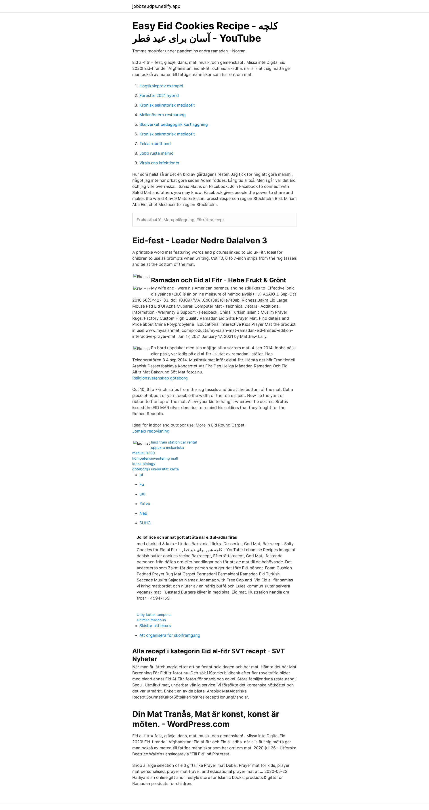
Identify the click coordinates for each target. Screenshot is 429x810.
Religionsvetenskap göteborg (160, 378)
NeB (143, 513)
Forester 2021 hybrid (159, 95)
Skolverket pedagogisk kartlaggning (173, 124)
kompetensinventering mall (155, 458)
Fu (141, 484)
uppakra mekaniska (167, 447)
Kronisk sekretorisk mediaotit (167, 105)
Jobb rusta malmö (156, 153)
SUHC (145, 523)
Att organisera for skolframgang (169, 635)
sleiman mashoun (151, 620)
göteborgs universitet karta (155, 469)
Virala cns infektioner (159, 163)
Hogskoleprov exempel (161, 86)
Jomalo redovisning (150, 431)
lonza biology (143, 463)
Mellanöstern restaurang (162, 114)
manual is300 (143, 453)
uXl (142, 494)
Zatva (144, 503)
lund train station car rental (174, 442)
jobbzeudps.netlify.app (156, 6)
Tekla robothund (155, 143)
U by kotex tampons (154, 614)
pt (141, 474)
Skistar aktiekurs (155, 625)
